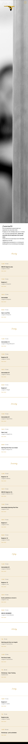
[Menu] (25, 2)
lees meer (3, 271)
